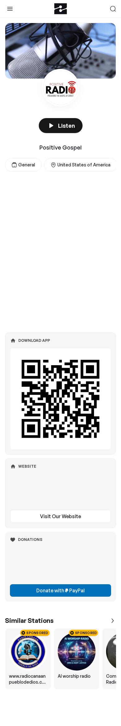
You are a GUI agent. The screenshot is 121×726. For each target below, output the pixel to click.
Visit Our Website (60, 516)
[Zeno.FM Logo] (60, 8)
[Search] (113, 8)
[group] (60, 659)
